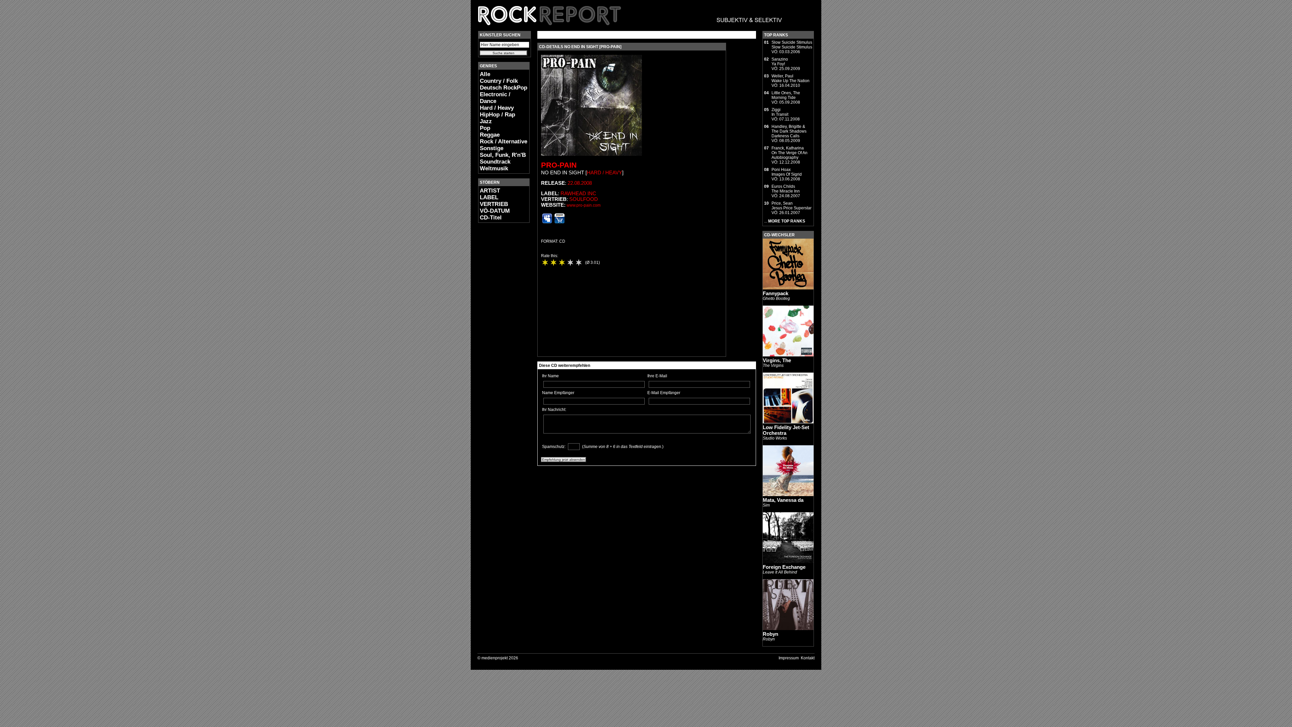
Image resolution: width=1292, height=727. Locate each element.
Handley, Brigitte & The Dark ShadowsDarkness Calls (788, 131)
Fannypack (775, 293)
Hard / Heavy (497, 108)
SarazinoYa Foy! (779, 61)
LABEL (489, 197)
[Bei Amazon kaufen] (559, 222)
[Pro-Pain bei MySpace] (547, 222)
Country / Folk (499, 81)
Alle (485, 74)
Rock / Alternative (503, 141)
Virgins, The (777, 360)
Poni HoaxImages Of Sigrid (786, 172)
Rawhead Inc (578, 193)
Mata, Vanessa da (783, 500)
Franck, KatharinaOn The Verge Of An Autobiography (789, 153)
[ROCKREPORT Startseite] (630, 28)
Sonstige (491, 148)
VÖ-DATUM (495, 211)
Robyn (770, 634)
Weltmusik (494, 168)
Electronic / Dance (495, 97)
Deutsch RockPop (503, 87)
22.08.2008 (580, 183)
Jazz (486, 121)
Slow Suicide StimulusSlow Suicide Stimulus (791, 44)
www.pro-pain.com (584, 205)
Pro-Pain (559, 165)
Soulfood (583, 199)
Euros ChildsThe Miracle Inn (785, 189)
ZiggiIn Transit (779, 112)
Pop (485, 128)
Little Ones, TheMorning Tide (785, 95)
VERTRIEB (494, 204)
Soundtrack (495, 162)
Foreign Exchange (784, 567)
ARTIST (490, 190)
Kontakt (808, 658)
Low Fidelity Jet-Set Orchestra (786, 430)
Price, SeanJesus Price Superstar (791, 205)
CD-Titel (491, 217)
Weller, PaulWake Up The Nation (790, 78)
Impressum (789, 658)
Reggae (490, 135)
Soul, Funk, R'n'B (503, 155)
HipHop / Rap (497, 114)
